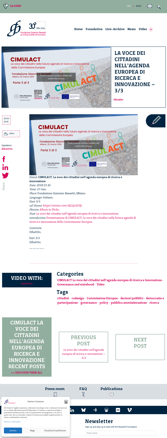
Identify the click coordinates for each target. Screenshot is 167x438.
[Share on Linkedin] (5, 167)
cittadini (63, 298)
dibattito (118, 99)
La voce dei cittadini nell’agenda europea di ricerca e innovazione (77, 213)
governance (88, 302)
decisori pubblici (131, 298)
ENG (138, 6)
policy (104, 302)
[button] (66, 401)
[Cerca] (158, 7)
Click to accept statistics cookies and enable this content (56, 77)
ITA (129, 6)
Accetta (13, 430)
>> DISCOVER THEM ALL (26, 372)
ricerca (154, 302)
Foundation (94, 29)
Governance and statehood (75, 284)
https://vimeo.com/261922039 (62, 205)
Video (143, 29)
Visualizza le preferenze (55, 430)
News (131, 29)
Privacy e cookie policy (12, 422)
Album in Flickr (49, 209)
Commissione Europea (102, 298)
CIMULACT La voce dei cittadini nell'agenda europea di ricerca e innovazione (109, 280)
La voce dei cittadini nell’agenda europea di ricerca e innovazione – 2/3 (83, 353)
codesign (78, 298)
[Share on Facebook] (5, 158)
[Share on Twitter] (5, 175)
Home (78, 29)
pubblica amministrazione (129, 302)
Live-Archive (115, 29)
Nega (32, 430)
